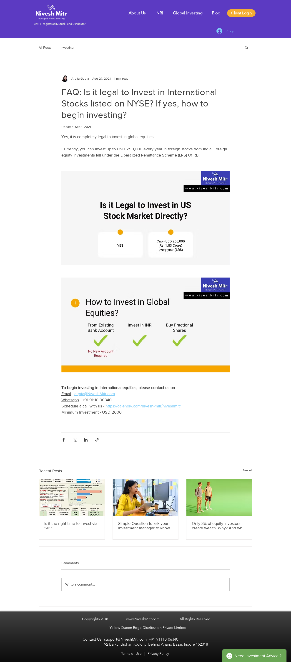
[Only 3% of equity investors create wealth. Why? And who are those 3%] (219, 497)
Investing (67, 47)
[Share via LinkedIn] (86, 440)
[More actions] (227, 78)
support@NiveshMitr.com (125, 639)
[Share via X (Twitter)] (75, 440)
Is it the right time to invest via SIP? (70, 525)
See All (247, 470)
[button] (246, 47)
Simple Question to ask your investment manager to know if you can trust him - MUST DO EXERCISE (144, 525)
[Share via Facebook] (63, 440)
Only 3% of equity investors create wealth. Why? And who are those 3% (218, 525)
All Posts (45, 47)
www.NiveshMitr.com (143, 619)
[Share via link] (97, 440)
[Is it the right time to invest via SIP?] (72, 497)
